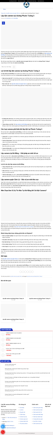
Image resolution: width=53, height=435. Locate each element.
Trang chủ (3, 13)
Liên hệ (21, 410)
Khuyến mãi (22, 412)
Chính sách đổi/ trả (37, 412)
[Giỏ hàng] (51, 5)
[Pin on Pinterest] (30, 272)
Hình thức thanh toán (37, 416)
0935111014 (10, 421)
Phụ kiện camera (23, 423)
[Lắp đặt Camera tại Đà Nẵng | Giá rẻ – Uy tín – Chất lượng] (26, 5)
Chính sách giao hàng (38, 407)
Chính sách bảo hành (37, 410)
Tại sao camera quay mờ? (10, 364)
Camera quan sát (23, 419)
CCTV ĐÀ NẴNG (15, 18)
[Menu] (2, 5)
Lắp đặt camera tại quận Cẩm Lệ (13, 13)
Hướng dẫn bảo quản (38, 419)
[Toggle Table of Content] (13, 67)
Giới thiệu (22, 407)
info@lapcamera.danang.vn (8, 425)
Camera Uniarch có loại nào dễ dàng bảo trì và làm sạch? (17, 394)
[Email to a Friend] (28, 272)
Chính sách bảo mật (37, 423)
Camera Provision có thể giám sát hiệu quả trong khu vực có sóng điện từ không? (22, 377)
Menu (4, 9)
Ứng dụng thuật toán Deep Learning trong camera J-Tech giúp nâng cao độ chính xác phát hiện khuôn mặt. (27, 373)
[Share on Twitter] (25, 272)
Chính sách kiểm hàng (38, 414)
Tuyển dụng (22, 414)
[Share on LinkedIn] (32, 272)
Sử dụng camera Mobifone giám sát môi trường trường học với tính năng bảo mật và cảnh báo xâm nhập (27, 381)
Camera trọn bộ (23, 416)
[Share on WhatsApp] (21, 272)
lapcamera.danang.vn (11, 427)
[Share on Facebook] (23, 272)
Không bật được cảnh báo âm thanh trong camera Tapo (17, 368)
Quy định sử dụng (37, 421)
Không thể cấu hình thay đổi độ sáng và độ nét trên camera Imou (19, 390)
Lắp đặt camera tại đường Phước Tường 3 (34, 276)
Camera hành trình (24, 421)
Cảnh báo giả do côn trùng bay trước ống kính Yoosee (16, 385)
